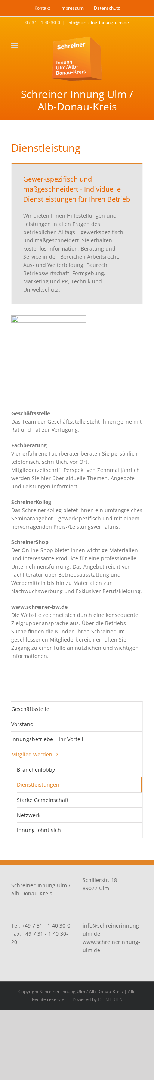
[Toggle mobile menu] (15, 46)
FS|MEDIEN (110, 999)
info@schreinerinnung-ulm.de (98, 22)
